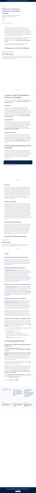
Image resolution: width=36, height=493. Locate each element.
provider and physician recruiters (12, 348)
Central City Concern (8, 102)
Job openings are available (19, 139)
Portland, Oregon (20, 349)
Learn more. (27, 489)
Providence (19, 101)
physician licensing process (11, 286)
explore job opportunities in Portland (15, 374)
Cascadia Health (25, 101)
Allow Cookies (18, 491)
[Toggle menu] (34, 3)
